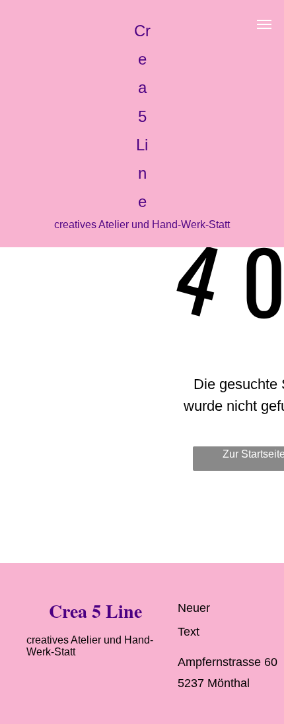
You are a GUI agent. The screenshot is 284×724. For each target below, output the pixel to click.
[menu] (264, 24)
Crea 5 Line (142, 116)
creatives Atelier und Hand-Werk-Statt (142, 224)
